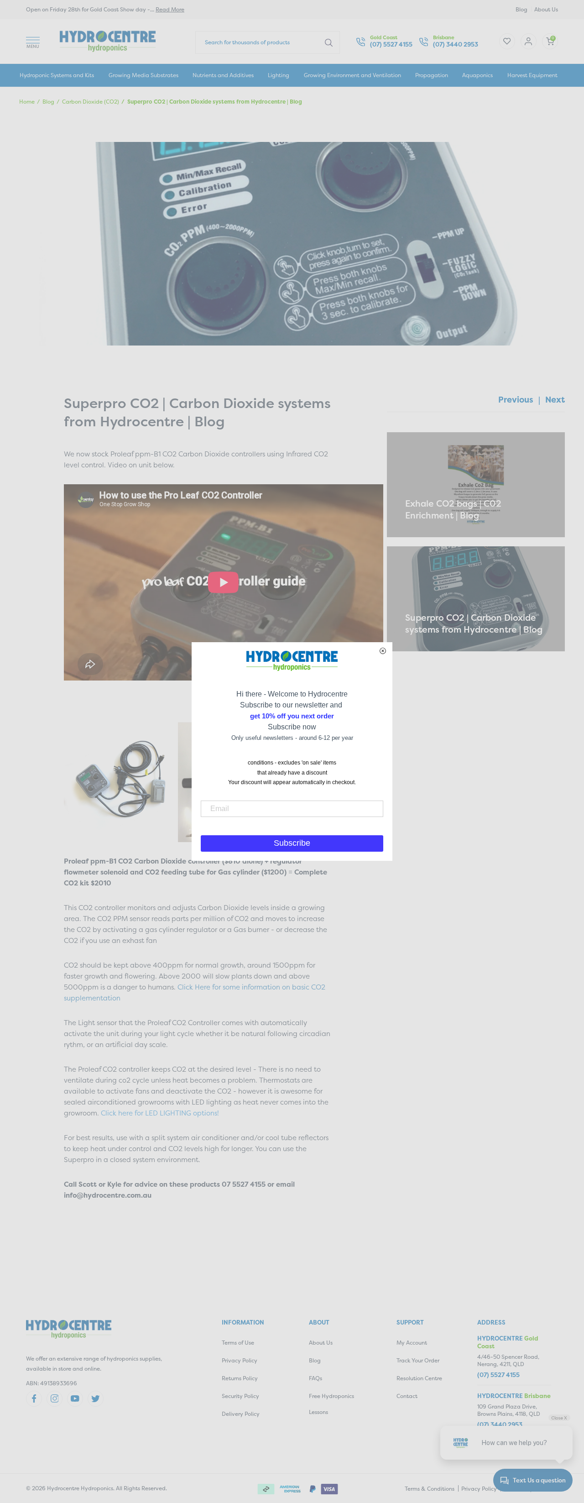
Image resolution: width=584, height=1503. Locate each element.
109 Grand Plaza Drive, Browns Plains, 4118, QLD (508, 1410)
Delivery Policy (241, 1414)
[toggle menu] (33, 41)
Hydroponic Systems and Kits (57, 75)
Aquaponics (477, 75)
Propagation (431, 75)
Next (555, 399)
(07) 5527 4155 (391, 44)
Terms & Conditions (429, 1489)
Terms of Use (238, 1342)
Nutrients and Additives (223, 75)
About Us (546, 9)
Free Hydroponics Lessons (331, 1404)
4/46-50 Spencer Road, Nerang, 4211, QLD (508, 1360)
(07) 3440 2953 (455, 44)
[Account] (507, 41)
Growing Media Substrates (143, 75)
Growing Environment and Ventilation (352, 75)
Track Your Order (417, 1360)
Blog (521, 9)
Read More (170, 9)
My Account (411, 1342)
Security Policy (240, 1396)
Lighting (278, 75)
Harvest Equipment (532, 75)
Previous (515, 399)
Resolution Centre (419, 1378)
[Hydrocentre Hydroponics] (108, 40)
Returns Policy (240, 1378)
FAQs (315, 1378)
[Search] (329, 42)
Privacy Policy (239, 1360)
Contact (406, 1396)
